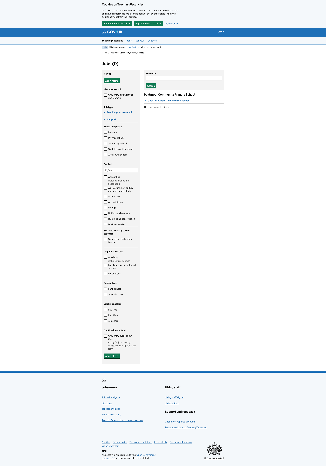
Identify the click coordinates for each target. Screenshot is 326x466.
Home (104, 53)
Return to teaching (111, 414)
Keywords (151, 73)
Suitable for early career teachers (120, 241)
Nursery (112, 132)
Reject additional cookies (148, 23)
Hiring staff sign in (174, 397)
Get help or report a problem (180, 421)
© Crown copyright (214, 458)
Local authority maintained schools (122, 267)
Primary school (116, 137)
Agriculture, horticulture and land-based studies (120, 189)
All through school (117, 154)
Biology (112, 207)
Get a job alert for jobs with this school (168, 100)
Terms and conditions (141, 442)
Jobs (129, 40)
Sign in (221, 32)
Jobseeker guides (111, 408)
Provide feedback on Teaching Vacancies (186, 427)
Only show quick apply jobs (120, 337)
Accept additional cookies (116, 23)
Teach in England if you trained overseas (122, 420)
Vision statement (110, 445)
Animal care (114, 196)
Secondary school (117, 143)
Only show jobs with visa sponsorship (120, 96)
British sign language (119, 213)
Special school (115, 294)
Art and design (115, 202)
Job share (113, 320)
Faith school (114, 288)
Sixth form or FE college (120, 149)
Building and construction (121, 218)
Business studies (117, 224)
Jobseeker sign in (111, 397)
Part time (113, 315)
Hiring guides (172, 403)
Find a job (107, 403)
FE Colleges (114, 273)
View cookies (171, 23)
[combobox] (121, 170)
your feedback (134, 47)
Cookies (106, 442)
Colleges (152, 40)
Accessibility (160, 442)
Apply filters (111, 80)
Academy (113, 257)
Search (151, 85)
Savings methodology (181, 442)
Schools (139, 40)
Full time (112, 309)
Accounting (114, 176)
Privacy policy (120, 442)
